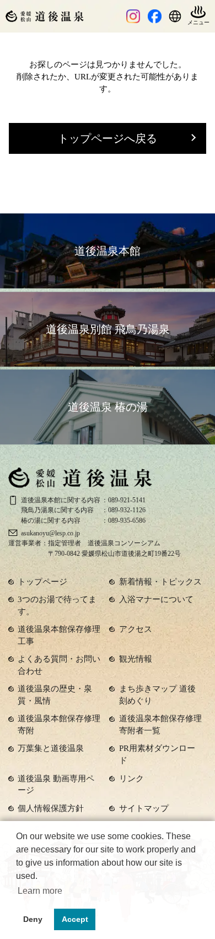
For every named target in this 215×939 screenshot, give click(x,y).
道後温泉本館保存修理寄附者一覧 (160, 724)
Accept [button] (75, 919)
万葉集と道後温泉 (51, 748)
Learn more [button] (40, 890)
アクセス (135, 629)
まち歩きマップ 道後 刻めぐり (157, 694)
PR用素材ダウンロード (157, 754)
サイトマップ (144, 808)
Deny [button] (32, 919)
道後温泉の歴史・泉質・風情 (55, 694)
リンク (131, 778)
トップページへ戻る (107, 138)
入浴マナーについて (156, 599)
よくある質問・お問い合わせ (59, 664)
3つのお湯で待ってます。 (57, 605)
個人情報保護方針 (51, 808)
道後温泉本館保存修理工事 (59, 635)
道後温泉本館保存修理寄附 (59, 724)
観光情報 (135, 658)
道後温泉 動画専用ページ (56, 784)
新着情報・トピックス (160, 581)
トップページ (42, 581)
